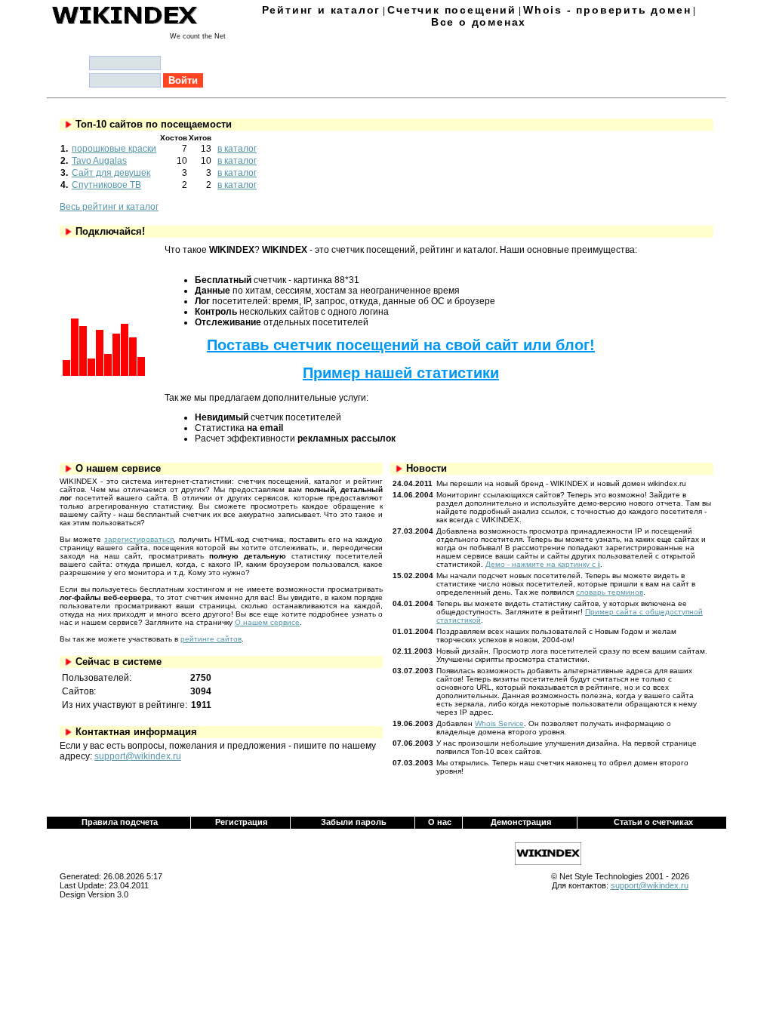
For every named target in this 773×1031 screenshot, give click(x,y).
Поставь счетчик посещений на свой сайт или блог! (401, 345)
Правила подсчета (120, 821)
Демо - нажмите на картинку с (542, 564)
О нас (439, 821)
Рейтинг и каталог (321, 10)
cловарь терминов (609, 592)
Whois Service (499, 723)
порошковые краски (114, 148)
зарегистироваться (139, 539)
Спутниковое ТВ (106, 185)
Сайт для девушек (111, 173)
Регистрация (241, 821)
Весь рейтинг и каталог (109, 207)
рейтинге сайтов (211, 639)
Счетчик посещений (451, 10)
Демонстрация (521, 821)
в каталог (237, 148)
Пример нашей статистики (401, 373)
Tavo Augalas (99, 160)
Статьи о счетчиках (653, 821)
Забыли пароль (353, 821)
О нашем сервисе (267, 622)
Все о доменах (478, 22)
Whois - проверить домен (607, 10)
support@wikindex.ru (137, 756)
